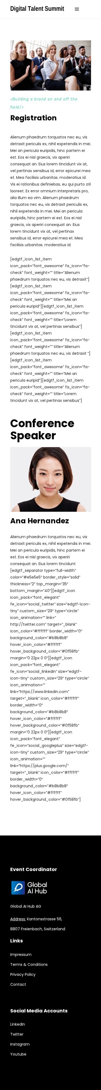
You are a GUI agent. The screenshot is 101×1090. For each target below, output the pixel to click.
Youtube (18, 1054)
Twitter (16, 1034)
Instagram (20, 1044)
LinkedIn (17, 1024)
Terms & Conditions (29, 964)
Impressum (21, 954)
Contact (18, 984)
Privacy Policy (23, 974)
